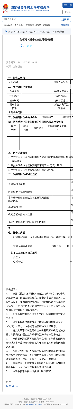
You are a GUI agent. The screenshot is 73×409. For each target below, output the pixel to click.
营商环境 (30, 25)
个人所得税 (19, 25)
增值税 (38, 25)
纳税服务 (20, 31)
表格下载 (45, 31)
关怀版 (68, 11)
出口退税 (46, 25)
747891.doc (12, 386)
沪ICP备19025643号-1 (34, 404)
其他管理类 (58, 31)
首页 (10, 31)
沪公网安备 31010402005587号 (56, 404)
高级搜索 (65, 25)
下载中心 (32, 31)
